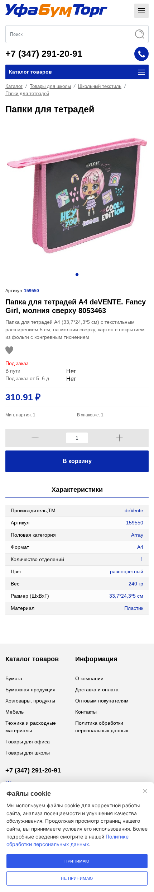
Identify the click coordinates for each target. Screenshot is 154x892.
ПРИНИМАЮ (77, 861)
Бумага (13, 678)
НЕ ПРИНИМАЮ (77, 878)
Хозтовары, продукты (30, 701)
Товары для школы (50, 86)
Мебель (14, 712)
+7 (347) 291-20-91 (43, 53)
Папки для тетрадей (27, 93)
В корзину (77, 461)
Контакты (86, 712)
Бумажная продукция (30, 689)
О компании (89, 678)
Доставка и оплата (97, 689)
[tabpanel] (77, 196)
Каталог (14, 86)
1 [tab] (77, 274)
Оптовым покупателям (102, 701)
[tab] (77, 490)
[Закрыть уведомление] (145, 791)
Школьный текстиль (99, 86)
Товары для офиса (27, 741)
